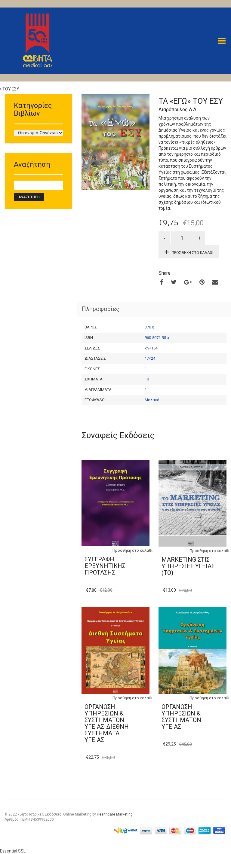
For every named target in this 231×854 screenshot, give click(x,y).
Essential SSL (13, 851)
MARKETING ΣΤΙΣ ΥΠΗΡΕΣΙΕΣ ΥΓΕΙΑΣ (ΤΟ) (188, 566)
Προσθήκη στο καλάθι (192, 253)
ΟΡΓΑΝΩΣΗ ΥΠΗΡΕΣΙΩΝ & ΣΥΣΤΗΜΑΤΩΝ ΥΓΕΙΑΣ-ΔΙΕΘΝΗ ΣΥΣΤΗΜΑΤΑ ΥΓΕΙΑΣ (107, 723)
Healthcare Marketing (115, 814)
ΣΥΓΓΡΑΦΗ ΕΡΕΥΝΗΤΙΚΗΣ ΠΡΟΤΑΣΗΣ (105, 566)
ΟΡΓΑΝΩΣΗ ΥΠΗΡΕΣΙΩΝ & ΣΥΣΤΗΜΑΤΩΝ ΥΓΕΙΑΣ (181, 716)
